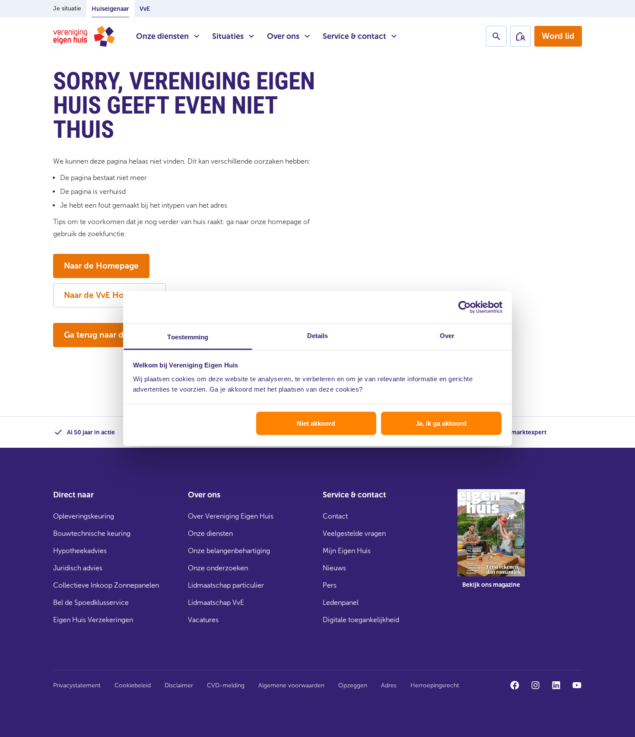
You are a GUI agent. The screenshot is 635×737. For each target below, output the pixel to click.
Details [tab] (317, 335)
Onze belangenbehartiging (229, 551)
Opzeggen (352, 685)
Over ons (283, 36)
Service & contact (354, 36)
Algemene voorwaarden (291, 685)
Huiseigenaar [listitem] (110, 9)
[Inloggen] (520, 36)
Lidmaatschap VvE (216, 602)
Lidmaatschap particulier (226, 585)
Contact (335, 516)
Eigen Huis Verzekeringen (93, 620)
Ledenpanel (341, 602)
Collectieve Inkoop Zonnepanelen (106, 585)
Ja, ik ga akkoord (441, 423)
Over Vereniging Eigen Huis (230, 516)
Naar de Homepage (101, 266)
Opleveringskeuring (83, 516)
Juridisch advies (77, 568)
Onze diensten (162, 36)
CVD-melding (225, 685)
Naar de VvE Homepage (109, 295)
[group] (491, 545)
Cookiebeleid (132, 685)
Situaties (228, 36)
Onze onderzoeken (218, 568)
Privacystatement (77, 685)
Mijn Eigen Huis (347, 551)
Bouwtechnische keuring (91, 533)
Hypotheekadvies (80, 551)
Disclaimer (179, 685)
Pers (330, 585)
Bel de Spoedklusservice (91, 602)
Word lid (558, 36)
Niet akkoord (316, 423)
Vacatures (203, 620)
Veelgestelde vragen (354, 533)
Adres (389, 685)
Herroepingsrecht (434, 685)
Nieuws (334, 568)
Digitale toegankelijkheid (361, 620)
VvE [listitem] (145, 9)
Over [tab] (447, 335)
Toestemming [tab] (187, 336)
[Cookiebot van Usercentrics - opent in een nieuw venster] (464, 307)
